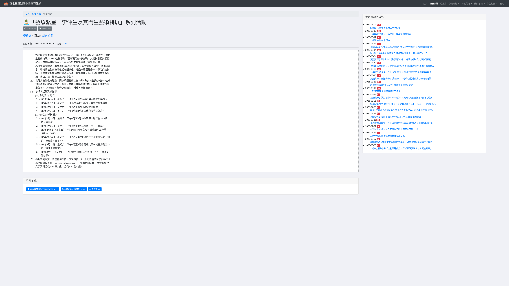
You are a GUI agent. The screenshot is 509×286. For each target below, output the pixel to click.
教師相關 (478, 4)
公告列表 (36, 14)
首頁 (426, 3)
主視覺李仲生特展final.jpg (74, 189)
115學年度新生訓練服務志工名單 (385, 91)
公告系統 (434, 4)
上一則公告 (31, 28)
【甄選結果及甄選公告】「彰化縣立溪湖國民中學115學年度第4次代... (401, 72)
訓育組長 (47, 35)
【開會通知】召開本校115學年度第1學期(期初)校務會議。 (396, 117)
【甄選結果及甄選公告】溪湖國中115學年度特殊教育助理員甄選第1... (402, 78)
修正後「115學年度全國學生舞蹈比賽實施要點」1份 (394, 129)
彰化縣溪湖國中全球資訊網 (25, 3)
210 (65, 44)
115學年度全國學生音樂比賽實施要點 (387, 136)
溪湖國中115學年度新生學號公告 (385, 28)
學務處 (27, 35)
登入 (502, 4)
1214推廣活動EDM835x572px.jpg (43, 189)
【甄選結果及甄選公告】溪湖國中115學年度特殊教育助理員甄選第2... (402, 123)
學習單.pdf (95, 189)
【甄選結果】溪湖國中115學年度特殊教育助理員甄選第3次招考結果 (401, 98)
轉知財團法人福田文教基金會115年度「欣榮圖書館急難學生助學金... (402, 142)
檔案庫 (443, 4)
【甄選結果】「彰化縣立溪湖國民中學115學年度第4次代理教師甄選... (401, 59)
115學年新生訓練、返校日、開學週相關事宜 (390, 34)
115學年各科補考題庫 (380, 40)
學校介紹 (453, 4)
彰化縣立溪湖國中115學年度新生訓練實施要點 (391, 85)
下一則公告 (46, 28)
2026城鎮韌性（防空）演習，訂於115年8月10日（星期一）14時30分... (403, 104)
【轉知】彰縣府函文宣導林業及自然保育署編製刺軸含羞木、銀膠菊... (402, 66)
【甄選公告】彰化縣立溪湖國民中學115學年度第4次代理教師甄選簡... (402, 47)
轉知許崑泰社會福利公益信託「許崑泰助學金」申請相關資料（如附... (402, 110)
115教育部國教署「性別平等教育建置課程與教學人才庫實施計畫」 (401, 148)
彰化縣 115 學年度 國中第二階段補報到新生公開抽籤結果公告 (398, 53)
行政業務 (465, 4)
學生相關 (491, 4)
